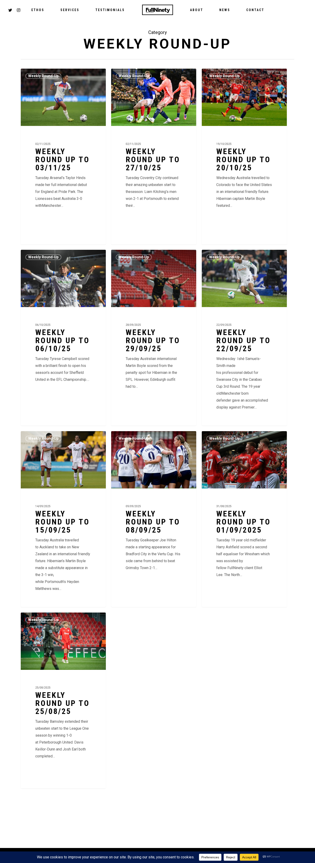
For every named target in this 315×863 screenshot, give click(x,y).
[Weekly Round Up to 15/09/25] (63, 519)
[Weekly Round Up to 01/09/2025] (244, 519)
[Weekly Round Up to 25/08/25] (63, 700)
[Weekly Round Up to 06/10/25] (63, 337)
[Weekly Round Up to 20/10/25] (244, 156)
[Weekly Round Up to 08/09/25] (153, 519)
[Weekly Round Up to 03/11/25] (63, 156)
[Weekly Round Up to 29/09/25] (153, 337)
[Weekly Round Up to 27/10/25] (153, 156)
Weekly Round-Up (43, 76)
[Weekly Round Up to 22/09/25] (244, 337)
